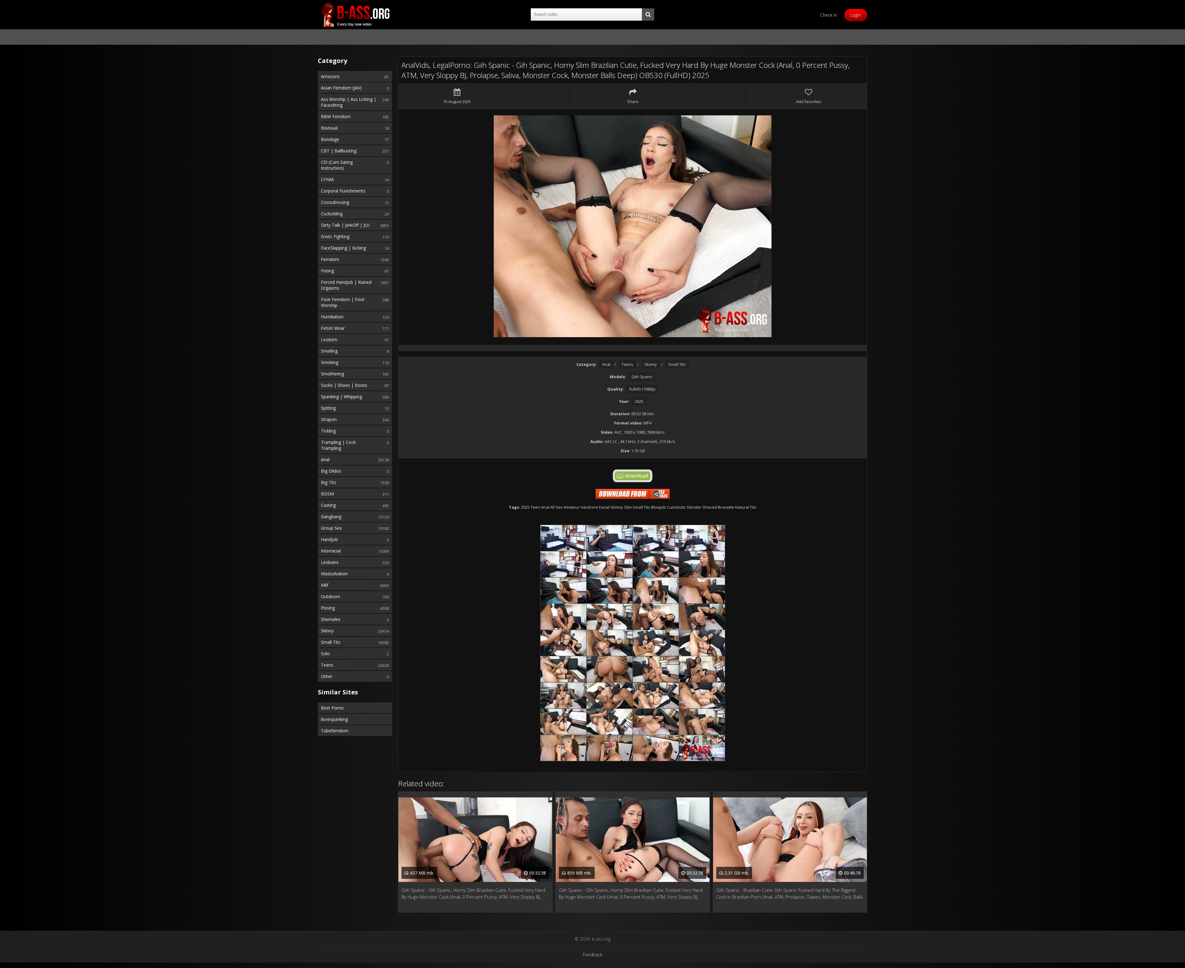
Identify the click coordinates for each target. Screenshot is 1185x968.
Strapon (329, 419)
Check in (828, 15)
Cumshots (676, 507)
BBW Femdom (336, 116)
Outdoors (330, 596)
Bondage (330, 139)
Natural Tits (745, 507)
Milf (324, 585)
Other (326, 676)
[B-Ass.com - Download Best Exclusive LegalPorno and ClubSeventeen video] (355, 14)
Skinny (327, 631)
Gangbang (331, 516)
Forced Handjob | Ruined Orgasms (346, 285)
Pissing (328, 608)
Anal (325, 459)
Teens (327, 665)
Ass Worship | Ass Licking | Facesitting (348, 102)
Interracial (331, 551)
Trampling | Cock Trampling (338, 445)
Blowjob (658, 507)
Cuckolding (332, 214)
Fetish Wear (333, 328)
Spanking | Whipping (341, 396)
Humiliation (332, 317)
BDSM (327, 494)
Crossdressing (335, 202)
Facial (604, 507)
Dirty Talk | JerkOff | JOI (345, 225)
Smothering (332, 374)
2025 (639, 401)
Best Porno (332, 708)
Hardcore (589, 507)
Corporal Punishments (343, 191)
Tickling (328, 431)
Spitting (328, 408)
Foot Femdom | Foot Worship (342, 302)
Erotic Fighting (335, 236)
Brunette (726, 507)
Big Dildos (331, 471)
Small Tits (330, 642)
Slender (694, 507)
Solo (325, 653)
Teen (535, 507)
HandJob (329, 539)
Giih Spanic (641, 376)
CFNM (327, 179)
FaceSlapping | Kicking (343, 248)
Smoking (329, 362)
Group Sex (331, 528)
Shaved (709, 507)
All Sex (556, 507)
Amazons (330, 76)
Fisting (327, 271)
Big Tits (328, 482)
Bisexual (329, 128)
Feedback (592, 955)
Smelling (329, 351)
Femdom (330, 259)
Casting (328, 505)
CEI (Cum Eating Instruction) (337, 165)
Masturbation (334, 574)
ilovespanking (334, 719)
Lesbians (330, 562)
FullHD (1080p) (642, 389)
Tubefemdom (334, 731)
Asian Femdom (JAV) (341, 88)
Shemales (330, 619)
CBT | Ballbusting (338, 151)
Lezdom (329, 339)
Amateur (571, 507)
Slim (628, 507)
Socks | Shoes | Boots (344, 385)
